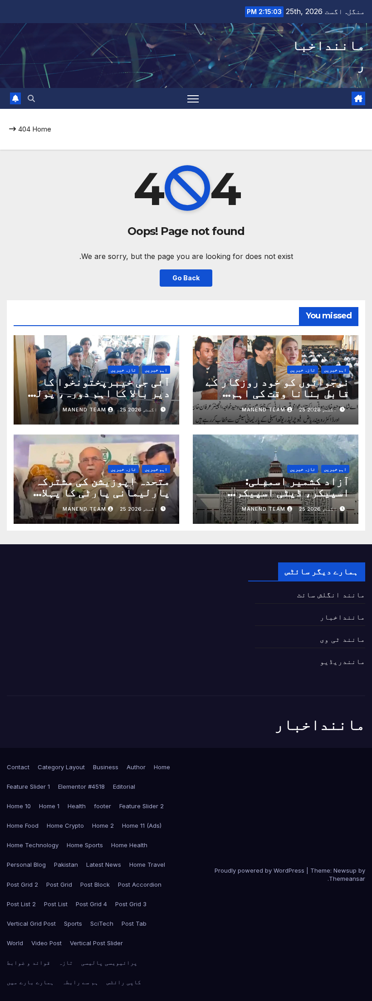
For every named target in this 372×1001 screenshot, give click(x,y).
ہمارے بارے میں (30, 982)
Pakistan (66, 864)
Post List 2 (21, 904)
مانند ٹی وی (342, 639)
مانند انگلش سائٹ (331, 594)
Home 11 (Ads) (142, 825)
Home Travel (147, 864)
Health (77, 806)
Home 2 (103, 825)
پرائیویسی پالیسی (109, 962)
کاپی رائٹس (124, 982)
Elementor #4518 (81, 786)
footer (102, 806)
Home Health (129, 845)
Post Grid (59, 884)
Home (41, 129)
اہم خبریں (335, 369)
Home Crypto (65, 825)
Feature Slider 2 (141, 806)
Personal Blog (26, 864)
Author (136, 767)
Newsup (345, 870)
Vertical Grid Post (31, 923)
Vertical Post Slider (96, 943)
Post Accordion (140, 884)
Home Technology (33, 845)
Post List (56, 904)
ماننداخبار (342, 616)
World (15, 943)
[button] (31, 98)
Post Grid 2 (22, 884)
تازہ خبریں (302, 369)
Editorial (124, 786)
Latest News (103, 864)
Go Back (186, 278)
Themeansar (347, 878)
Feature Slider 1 (28, 786)
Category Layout (61, 767)
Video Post (46, 943)
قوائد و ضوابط (28, 962)
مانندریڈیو (342, 661)
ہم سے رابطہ (80, 982)
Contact (18, 767)
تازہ (66, 962)
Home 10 (19, 806)
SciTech (101, 923)
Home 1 (49, 806)
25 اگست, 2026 (318, 409)
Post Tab (134, 923)
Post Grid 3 (131, 904)
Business (105, 767)
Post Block (95, 884)
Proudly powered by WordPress (260, 870)
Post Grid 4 (91, 904)
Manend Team (263, 409)
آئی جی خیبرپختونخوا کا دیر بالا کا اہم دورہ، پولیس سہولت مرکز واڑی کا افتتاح (97, 393)
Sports (73, 923)
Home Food (23, 825)
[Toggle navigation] (193, 99)
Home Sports (85, 845)
